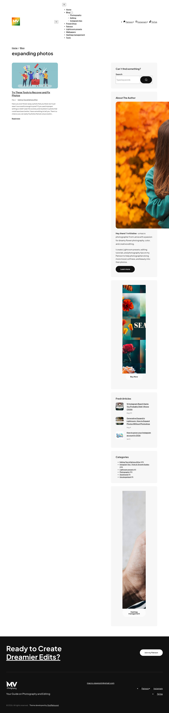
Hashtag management (134, 613)
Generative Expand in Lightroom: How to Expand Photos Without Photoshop (138, 421)
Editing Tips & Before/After (28, 100)
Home (15, 48)
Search (119, 74)
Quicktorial (124, 475)
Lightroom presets (127, 470)
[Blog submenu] (71, 13)
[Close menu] (64, 4)
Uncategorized (125, 477)
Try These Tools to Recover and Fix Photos (31, 94)
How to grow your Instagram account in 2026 (139, 434)
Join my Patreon (151, 652)
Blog (68, 12)
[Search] (146, 79)
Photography (124, 472)
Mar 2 (14, 100)
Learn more (125, 269)
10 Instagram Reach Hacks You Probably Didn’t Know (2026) (138, 407)
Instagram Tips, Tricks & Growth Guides (134, 465)
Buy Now (134, 377)
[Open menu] (56, 22)
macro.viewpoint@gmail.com (100, 683)
